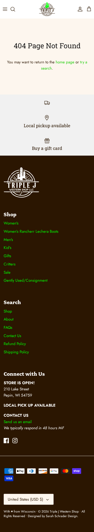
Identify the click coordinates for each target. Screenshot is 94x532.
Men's (8, 239)
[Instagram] (15, 440)
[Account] (79, 9)
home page (65, 62)
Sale (7, 272)
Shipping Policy (16, 352)
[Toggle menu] (5, 9)
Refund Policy (15, 343)
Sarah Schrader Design (61, 516)
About (8, 319)
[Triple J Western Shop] (47, 9)
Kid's (7, 247)
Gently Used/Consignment (25, 280)
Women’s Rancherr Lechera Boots (31, 231)
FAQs (8, 327)
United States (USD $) (25, 499)
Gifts (7, 256)
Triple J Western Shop (65, 511)
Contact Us (12, 335)
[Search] (15, 9)
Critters (10, 264)
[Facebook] (6, 440)
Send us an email (18, 421)
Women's (11, 223)
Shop (8, 311)
